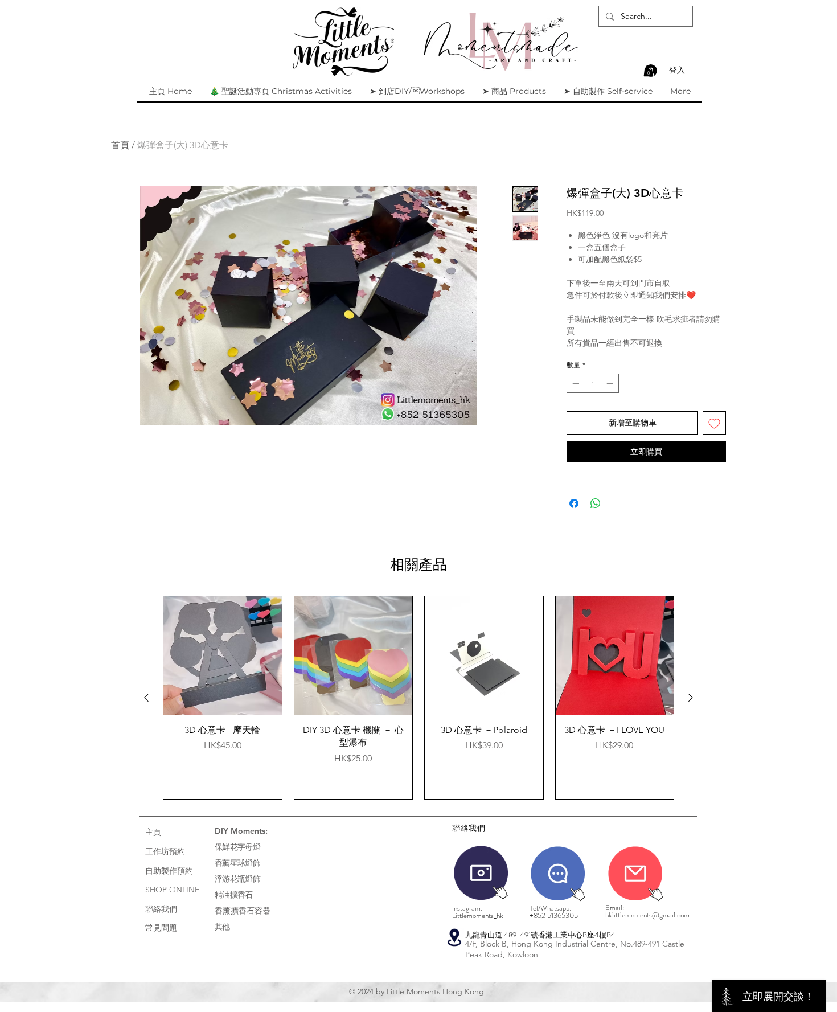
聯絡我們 (161, 909)
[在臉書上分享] (574, 503)
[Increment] (611, 383)
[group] (419, 697)
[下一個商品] (691, 697)
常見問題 (161, 928)
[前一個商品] (146, 697)
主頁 (153, 832)
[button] (648, 70)
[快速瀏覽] (222, 655)
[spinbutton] (593, 383)
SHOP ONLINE (172, 889)
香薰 (222, 863)
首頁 (120, 145)
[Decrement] (574, 383)
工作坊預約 (165, 851)
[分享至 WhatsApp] (595, 503)
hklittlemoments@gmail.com (647, 914)
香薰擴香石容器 (242, 911)
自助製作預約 (169, 871)
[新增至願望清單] (714, 423)
